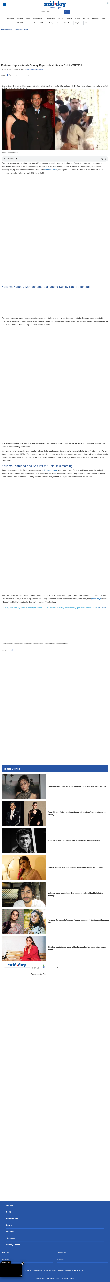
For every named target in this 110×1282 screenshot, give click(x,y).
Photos (77, 18)
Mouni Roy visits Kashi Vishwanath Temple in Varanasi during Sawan (76, 867)
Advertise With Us (39, 1271)
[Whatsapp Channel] (16, 80)
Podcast (86, 18)
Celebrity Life (50, 18)
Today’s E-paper (55, 8)
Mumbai (20, 18)
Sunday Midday (13, 1245)
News (28, 18)
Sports (60, 18)
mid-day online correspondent (34, 69)
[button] (11, 4)
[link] (5, 1262)
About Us (28, 1271)
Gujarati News (61, 1252)
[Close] (22, 1263)
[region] (55, 47)
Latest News (10, 18)
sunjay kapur (18, 643)
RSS (83, 1271)
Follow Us (24, 75)
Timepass (95, 18)
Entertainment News (62, 643)
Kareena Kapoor (38, 643)
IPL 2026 (20, 23)
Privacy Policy (51, 1271)
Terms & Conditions (64, 1271)
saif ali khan (28, 643)
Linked (14, 75)
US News (43, 23)
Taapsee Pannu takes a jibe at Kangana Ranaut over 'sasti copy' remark (77, 786)
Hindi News (5, 1252)
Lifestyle (69, 18)
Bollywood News (54, 23)
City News (78, 23)
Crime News (68, 23)
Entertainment (38, 18)
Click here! (102, 607)
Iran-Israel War (31, 23)
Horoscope (89, 23)
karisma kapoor (8, 643)
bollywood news (50, 643)
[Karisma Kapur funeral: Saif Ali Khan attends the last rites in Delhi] (11, 1270)
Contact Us (76, 1271)
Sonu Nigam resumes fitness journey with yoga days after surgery (75, 840)
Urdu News (5, 1259)
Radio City (60, 1259)
